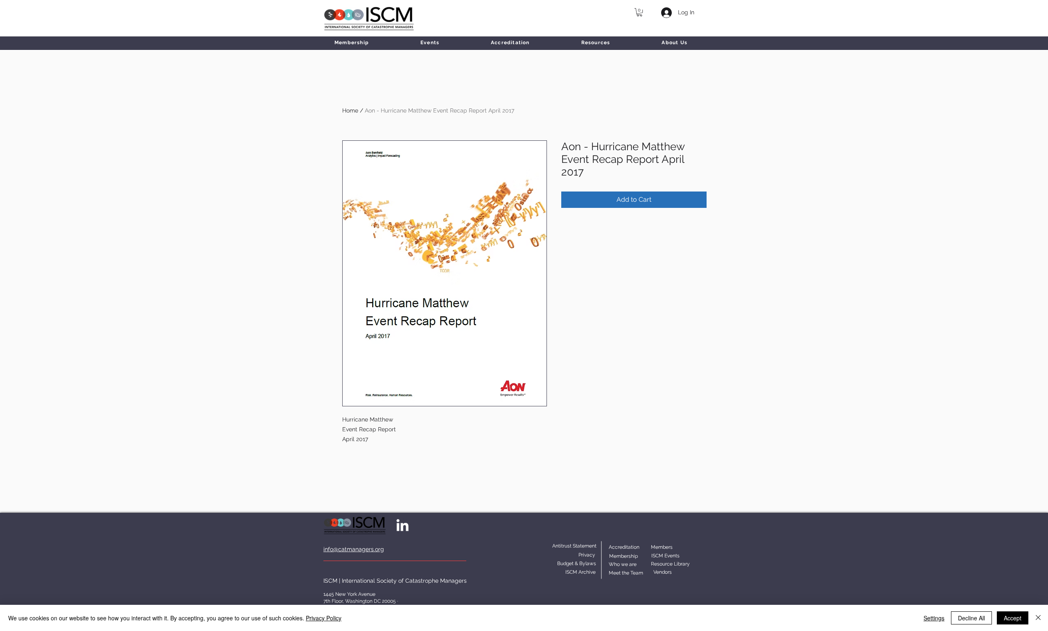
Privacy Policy (323, 618)
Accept (1012, 618)
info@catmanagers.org (353, 549)
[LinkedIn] (402, 525)
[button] (639, 12)
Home (350, 110)
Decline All (971, 618)
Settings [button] (934, 618)
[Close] (1038, 617)
